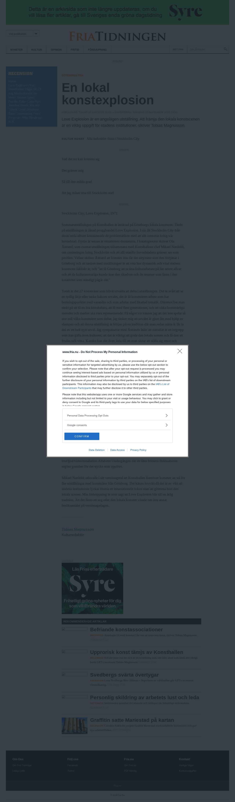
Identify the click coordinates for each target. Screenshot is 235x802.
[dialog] (117, 401)
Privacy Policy (138, 449)
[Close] (181, 352)
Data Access (117, 449)
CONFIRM (82, 436)
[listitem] (117, 415)
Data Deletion (97, 449)
